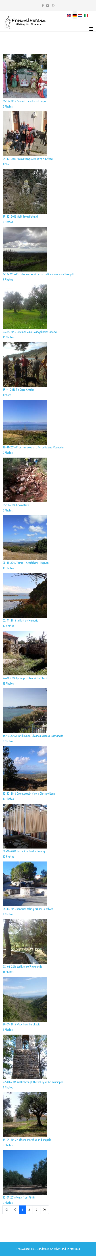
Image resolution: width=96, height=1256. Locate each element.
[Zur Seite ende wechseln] (44, 1209)
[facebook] (43, 5)
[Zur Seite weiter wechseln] (36, 1209)
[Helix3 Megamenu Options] (91, 29)
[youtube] (48, 5)
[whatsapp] (53, 5)
